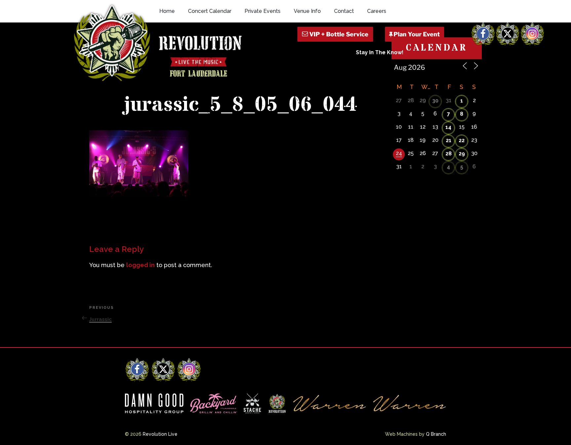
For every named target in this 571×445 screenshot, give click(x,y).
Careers (376, 11)
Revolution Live (160, 434)
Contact (344, 11)
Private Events (263, 11)
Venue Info (307, 11)
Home (167, 11)
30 (435, 101)
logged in (140, 265)
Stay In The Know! (379, 52)
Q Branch (436, 434)
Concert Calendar (209, 11)
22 (462, 140)
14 (448, 127)
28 (448, 153)
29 (462, 153)
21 (448, 140)
